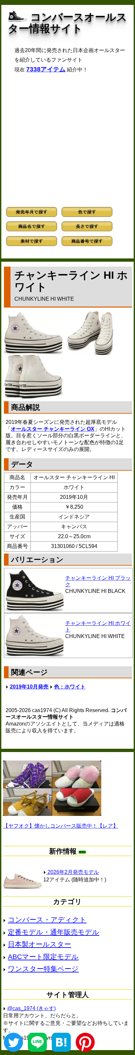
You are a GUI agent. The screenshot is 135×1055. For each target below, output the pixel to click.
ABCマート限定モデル (43, 956)
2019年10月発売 (29, 686)
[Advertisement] (67, 140)
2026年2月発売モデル (72, 872)
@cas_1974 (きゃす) (31, 1008)
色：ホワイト (70, 686)
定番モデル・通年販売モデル (53, 932)
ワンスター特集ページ (43, 968)
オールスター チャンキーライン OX (52, 429)
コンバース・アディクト (47, 919)
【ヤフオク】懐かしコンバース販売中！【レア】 (60, 826)
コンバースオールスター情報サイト (67, 22)
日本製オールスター (39, 944)
